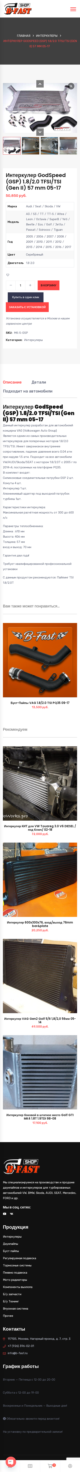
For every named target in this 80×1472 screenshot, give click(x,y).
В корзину (48, 285)
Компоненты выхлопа (17, 1287)
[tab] (12, 384)
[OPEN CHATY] (11, 1462)
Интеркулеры (46, 36)
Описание (12, 382)
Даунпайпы (10, 1244)
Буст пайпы (11, 1251)
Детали (38, 382)
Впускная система (15, 1308)
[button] (40, 84)
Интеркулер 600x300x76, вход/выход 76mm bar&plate (40, 924)
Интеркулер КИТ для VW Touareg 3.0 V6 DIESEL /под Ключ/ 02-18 (40, 828)
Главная (23, 36)
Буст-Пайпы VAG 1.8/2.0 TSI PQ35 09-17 (40, 703)
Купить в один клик (25, 297)
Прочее (8, 1316)
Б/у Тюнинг (11, 1301)
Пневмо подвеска (15, 1272)
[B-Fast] (18, 8)
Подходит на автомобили (27, 391)
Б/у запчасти (12, 1294)
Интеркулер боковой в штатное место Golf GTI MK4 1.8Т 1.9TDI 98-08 (40, 1117)
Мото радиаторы (15, 1280)
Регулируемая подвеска (19, 1258)
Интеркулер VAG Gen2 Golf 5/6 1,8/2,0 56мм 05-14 (40, 1020)
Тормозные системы (17, 1265)
